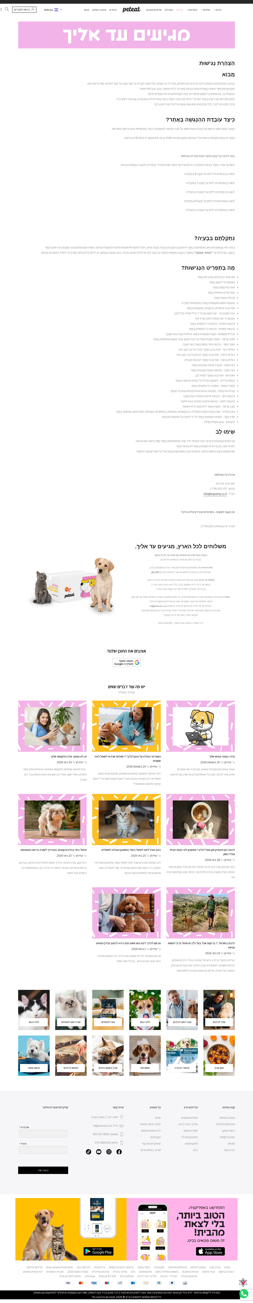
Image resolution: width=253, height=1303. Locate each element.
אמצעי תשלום (99, 9)
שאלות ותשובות (189, 1118)
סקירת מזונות (191, 1131)
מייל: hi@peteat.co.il (105, 1126)
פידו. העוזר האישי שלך (222, 756)
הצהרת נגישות (226, 1272)
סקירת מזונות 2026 (77, 1272)
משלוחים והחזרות (225, 1124)
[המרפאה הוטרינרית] (243, 1282)
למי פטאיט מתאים (151, 1131)
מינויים (180, 9)
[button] (53, 10)
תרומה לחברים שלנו (70, 1276)
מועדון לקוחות (227, 1137)
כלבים (219, 9)
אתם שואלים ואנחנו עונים (59, 1267)
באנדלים (169, 9)
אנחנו (86, 9)
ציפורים (113, 9)
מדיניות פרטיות (34, 1267)
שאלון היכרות (127, 1276)
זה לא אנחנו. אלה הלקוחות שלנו (69, 756)
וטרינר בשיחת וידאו (151, 1150)
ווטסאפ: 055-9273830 (105, 1134)
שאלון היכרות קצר (151, 1144)
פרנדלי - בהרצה (168, 1276)
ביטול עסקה (228, 1131)
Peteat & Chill (107, 1276)
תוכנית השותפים (55, 1272)
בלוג (195, 1150)
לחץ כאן (155, 572)
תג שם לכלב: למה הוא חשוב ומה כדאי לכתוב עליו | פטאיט (128, 943)
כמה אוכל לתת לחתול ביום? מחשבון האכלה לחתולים (131, 850)
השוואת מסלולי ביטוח (167, 1272)
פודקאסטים (191, 1144)
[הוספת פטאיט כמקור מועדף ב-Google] (126, 662)
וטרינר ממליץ (120, 1272)
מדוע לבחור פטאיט (150, 1124)
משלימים (192, 9)
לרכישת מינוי (83, 1267)
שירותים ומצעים (154, 9)
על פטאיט (99, 1267)
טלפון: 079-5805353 (106, 1143)
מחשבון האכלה (189, 1137)
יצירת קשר (229, 1150)
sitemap (90, 1276)
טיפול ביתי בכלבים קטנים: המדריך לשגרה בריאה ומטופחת (54, 850)
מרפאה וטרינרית (100, 1272)
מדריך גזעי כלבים (188, 1124)
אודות (158, 1118)
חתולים (206, 9)
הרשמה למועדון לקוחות (121, 1267)
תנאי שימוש (208, 1272)
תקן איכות (155, 1137)
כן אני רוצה (43, 1170)
